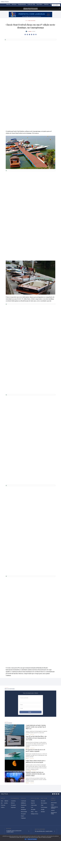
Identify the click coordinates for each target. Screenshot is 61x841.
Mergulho (33, 809)
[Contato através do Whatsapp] (53, 794)
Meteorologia (24, 811)
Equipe (52, 804)
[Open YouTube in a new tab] (31, 34)
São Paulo (43, 800)
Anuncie (53, 810)
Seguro (22, 816)
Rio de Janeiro (44, 803)
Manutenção (23, 805)
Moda (32, 811)
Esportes (33, 803)
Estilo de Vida (31, 4)
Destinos (33, 800)
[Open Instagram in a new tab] (29, 34)
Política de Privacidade (32, 839)
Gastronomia (34, 805)
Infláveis (6, 800)
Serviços (14, 4)
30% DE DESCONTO (34, 9)
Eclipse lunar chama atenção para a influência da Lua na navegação (35, 761)
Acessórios (13, 800)
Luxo (32, 807)
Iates (2, 800)
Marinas (22, 807)
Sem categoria (31, 20)
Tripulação (23, 818)
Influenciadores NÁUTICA (54, 807)
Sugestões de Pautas (54, 813)
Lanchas (6, 803)
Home (26, 20)
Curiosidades (28, 770)
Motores (13, 803)
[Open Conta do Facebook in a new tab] (25, 34)
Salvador (43, 811)
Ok (25, 839)
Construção (23, 800)
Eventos (27, 734)
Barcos (8, 4)
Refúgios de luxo (34, 813)
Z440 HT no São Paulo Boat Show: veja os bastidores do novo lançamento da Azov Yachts (36, 737)
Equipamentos (22, 4)
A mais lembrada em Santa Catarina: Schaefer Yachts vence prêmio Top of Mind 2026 (36, 726)
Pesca (36, 811)
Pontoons (3, 805)
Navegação (13, 805)
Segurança (13, 807)
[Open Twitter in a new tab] (27, 34)
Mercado (27, 748)
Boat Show (39, 4)
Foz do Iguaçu (44, 807)
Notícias (46, 4)
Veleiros (2, 807)
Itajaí (42, 805)
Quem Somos (54, 802)
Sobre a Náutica (53, 799)
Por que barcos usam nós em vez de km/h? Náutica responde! (35, 750)
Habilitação (23, 803)
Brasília (42, 809)
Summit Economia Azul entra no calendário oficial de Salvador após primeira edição (35, 773)
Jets (2, 803)
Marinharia (23, 809)
